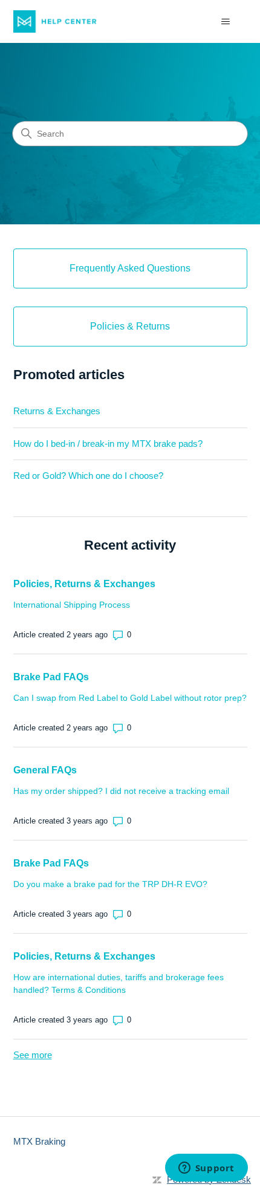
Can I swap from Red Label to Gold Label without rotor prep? (130, 698)
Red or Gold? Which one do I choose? (88, 475)
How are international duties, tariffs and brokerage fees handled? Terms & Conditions (118, 983)
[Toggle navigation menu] (225, 21)
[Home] (59, 21)
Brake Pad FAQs (51, 677)
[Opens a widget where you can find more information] (206, 1169)
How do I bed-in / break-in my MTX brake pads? (108, 443)
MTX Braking (39, 1141)
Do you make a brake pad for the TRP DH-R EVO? (110, 884)
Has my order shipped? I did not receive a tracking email (121, 791)
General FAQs (45, 770)
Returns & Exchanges (56, 411)
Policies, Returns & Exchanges (84, 584)
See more (32, 1055)
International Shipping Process (71, 605)
